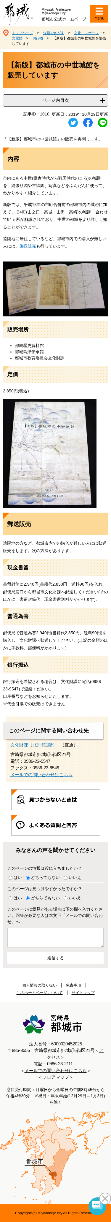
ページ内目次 (55, 100)
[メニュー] (99, 14)
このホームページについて (40, 992)
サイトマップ (83, 992)
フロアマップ (55, 1077)
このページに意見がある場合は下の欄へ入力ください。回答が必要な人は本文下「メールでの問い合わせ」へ (55, 915)
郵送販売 (28, 246)
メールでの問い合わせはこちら (41, 774)
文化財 (17, 38)
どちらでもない (45, 877)
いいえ (75, 877)
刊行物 (37, 38)
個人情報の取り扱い (39, 985)
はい (18, 877)
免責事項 (73, 985)
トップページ (22, 33)
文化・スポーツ (86, 33)
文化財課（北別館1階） (33, 744)
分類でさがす (53, 33)
